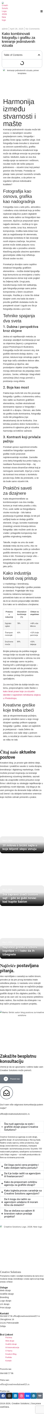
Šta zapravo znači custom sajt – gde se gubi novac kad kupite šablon (20, 898)
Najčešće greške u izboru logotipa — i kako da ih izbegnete (19, 950)
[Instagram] (9, 1396)
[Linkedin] (15, 1396)
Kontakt (8, 1361)
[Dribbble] (21, 1396)
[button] (39, 55)
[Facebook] (3, 1396)
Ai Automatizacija (12, 1347)
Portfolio (8, 1357)
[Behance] (27, 1396)
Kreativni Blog (10, 1354)
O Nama (8, 1351)
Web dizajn (9, 1341)
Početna (8, 1337)
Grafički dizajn (11, 1344)
